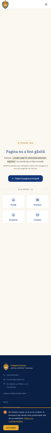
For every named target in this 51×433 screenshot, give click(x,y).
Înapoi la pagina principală (27, 178)
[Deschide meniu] (46, 4)
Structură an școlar (11, 407)
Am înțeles (11, 427)
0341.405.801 (12, 375)
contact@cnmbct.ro (15, 379)
